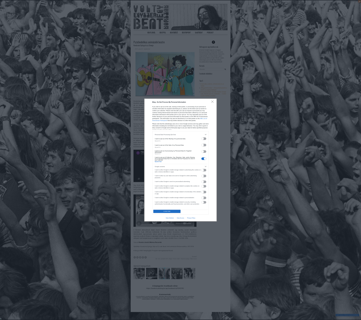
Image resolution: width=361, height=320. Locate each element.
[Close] (213, 102)
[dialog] (180, 160)
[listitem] (180, 135)
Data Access (180, 218)
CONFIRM (166, 211)
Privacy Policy (191, 218)
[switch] (203, 138)
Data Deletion (170, 218)
